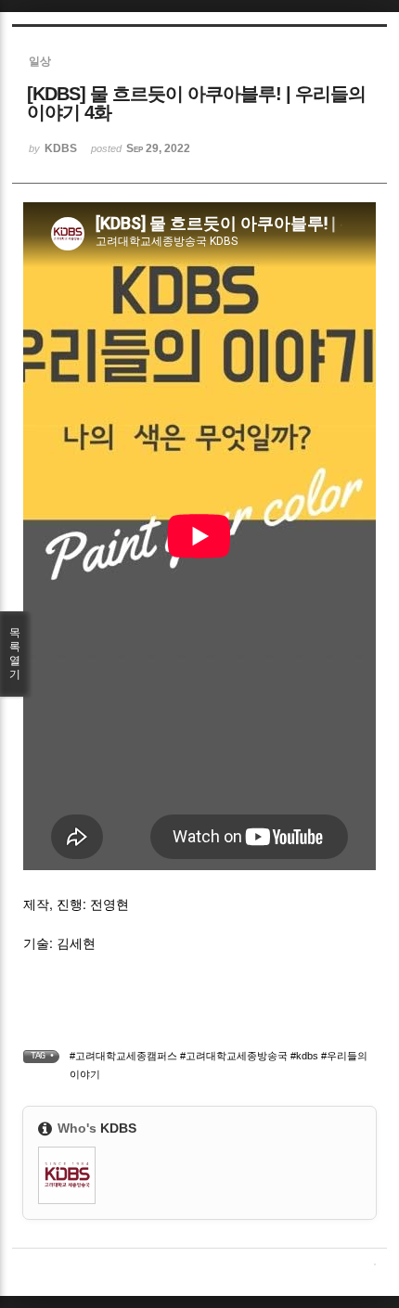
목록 (14, 653)
